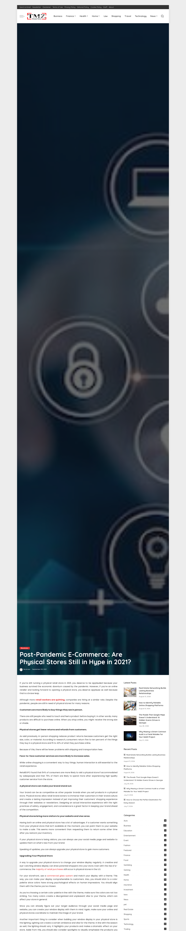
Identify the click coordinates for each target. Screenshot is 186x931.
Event (126, 840)
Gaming (127, 870)
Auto (126, 821)
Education (128, 831)
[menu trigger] (23, 16)
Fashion (127, 845)
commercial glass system (60, 875)
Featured (127, 850)
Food (126, 860)
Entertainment (130, 835)
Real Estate (128, 909)
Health (126, 875)
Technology (128, 924)
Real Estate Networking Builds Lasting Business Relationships (152, 691)
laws (126, 894)
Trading (127, 929)
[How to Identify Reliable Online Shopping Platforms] (130, 705)
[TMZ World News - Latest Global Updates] (36, 16)
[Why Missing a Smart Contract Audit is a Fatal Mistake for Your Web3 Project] (130, 736)
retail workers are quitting (50, 699)
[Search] (162, 16)
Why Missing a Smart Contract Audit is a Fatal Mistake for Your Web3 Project (152, 734)
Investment (128, 889)
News (126, 899)
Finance (127, 855)
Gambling (128, 865)
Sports (126, 919)
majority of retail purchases (49, 869)
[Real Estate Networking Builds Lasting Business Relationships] (130, 692)
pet (125, 904)
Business (24, 648)
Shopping (128, 914)
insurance (128, 885)
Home (126, 880)
